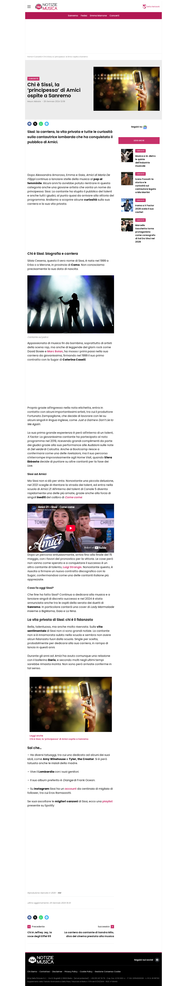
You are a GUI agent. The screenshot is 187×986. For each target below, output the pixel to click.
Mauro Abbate (34, 101)
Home (29, 57)
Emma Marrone (98, 15)
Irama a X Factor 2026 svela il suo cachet (144, 209)
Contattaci (44, 971)
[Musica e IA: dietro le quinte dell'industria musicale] (127, 159)
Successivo (104, 926)
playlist (107, 801)
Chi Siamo (32, 971)
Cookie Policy (86, 971)
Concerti (114, 15)
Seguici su (136, 126)
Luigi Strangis (72, 567)
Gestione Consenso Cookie (108, 971)
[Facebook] (29, 124)
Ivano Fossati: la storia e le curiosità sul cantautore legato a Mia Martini (145, 186)
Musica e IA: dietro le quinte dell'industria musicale (145, 160)
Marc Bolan (55, 351)
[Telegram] (47, 124)
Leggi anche (139, 140)
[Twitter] (35, 124)
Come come (73, 497)
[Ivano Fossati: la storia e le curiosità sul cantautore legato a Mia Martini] (127, 183)
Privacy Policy (71, 971)
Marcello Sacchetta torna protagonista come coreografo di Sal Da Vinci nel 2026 (145, 233)
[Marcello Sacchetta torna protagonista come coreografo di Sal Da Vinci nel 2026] (127, 231)
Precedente (38, 926)
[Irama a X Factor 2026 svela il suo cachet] (127, 206)
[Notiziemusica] (46, 6)
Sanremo (73, 15)
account (71, 789)
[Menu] (30, 6)
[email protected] (81, 978)
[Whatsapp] (41, 124)
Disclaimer (57, 971)
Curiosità (38, 57)
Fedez (84, 15)
